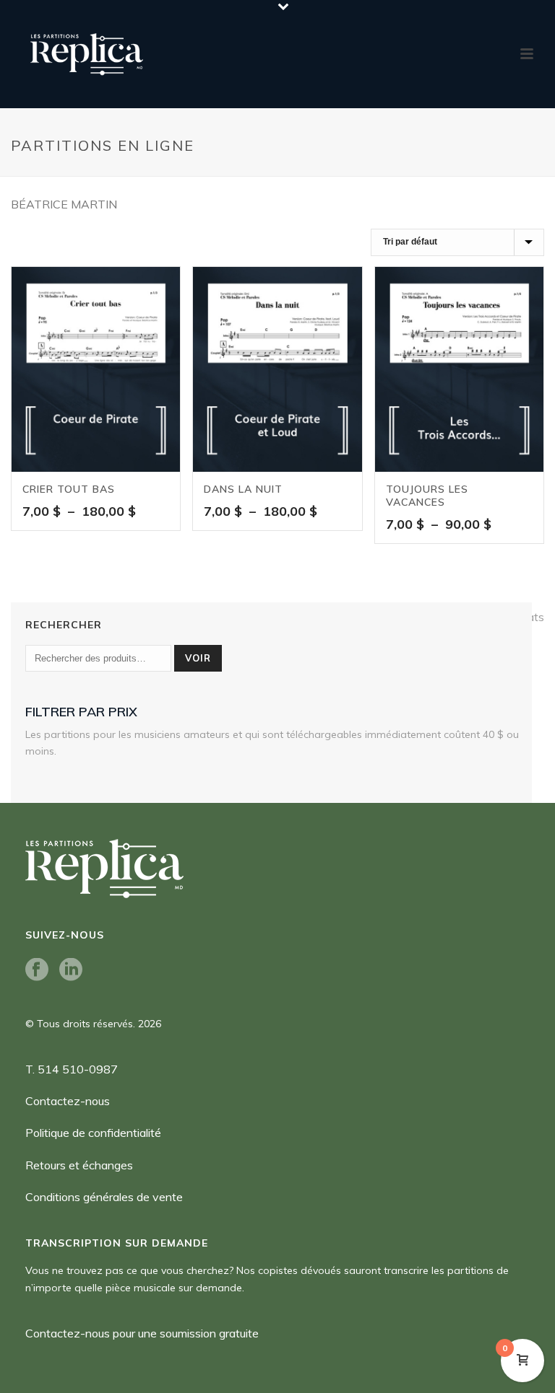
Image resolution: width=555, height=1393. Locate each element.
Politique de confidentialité (93, 1132)
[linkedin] (70, 970)
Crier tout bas (68, 489)
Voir (198, 658)
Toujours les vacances (427, 496)
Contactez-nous (67, 1101)
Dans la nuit (243, 489)
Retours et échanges (79, 1165)
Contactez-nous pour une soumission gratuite (142, 1333)
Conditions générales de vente (104, 1197)
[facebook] (36, 970)
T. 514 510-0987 (71, 1069)
